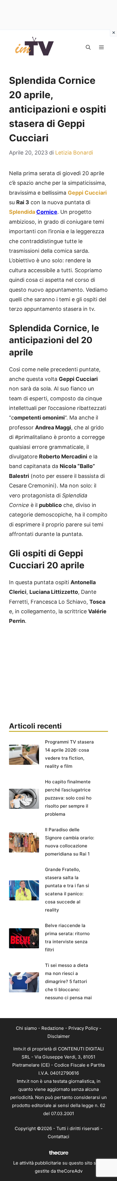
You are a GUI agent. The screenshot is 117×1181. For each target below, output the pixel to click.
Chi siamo (26, 1028)
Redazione (52, 1028)
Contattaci (58, 1136)
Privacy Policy (83, 1028)
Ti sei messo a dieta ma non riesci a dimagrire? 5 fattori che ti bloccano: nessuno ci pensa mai (68, 981)
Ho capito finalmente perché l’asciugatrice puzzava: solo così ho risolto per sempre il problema (68, 798)
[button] (88, 47)
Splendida (22, 212)
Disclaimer (58, 1036)
